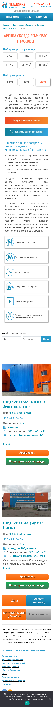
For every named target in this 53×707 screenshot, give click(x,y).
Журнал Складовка (11, 670)
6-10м (26, 56)
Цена (14, 600)
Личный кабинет (13, 17)
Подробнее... (9, 444)
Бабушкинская (28, 548)
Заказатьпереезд (38, 600)
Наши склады (42, 17)
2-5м (10, 56)
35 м (22, 423)
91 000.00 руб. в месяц (20, 413)
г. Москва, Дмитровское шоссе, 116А (25, 435)
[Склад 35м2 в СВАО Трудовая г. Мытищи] (26, 501)
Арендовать (27, 452)
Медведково (14, 548)
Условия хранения (10, 667)
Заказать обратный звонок (41, 7)
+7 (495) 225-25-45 (42, 3)
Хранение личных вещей (13, 663)
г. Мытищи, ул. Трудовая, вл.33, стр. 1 (26, 556)
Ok (27, 703)
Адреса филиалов (10, 677)
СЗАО (10, 82)
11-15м (43, 56)
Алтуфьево (13, 427)
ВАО (26, 82)
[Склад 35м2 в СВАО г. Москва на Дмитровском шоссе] (26, 380)
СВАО (43, 82)
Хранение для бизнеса (12, 660)
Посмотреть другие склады (27, 461)
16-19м (10, 65)
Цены (4, 674)
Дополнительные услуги (13, 681)
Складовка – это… (10, 656)
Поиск (46, 339)
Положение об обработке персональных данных (24, 650)
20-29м (26, 65)
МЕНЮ (28, 16)
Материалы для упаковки (14, 614)
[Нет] (49, 699)
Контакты (6, 684)
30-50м (43, 65)
